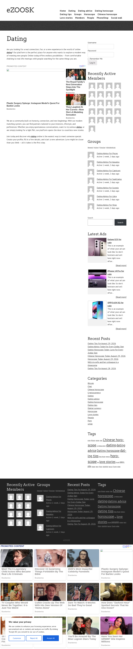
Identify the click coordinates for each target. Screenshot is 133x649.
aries (89, 440)
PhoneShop (102, 17)
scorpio (105, 466)
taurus (110, 467)
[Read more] (121, 265)
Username (92, 42)
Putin (100, 467)
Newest (90, 147)
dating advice (117, 501)
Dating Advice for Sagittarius (109, 179)
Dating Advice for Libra (107, 196)
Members (80, 17)
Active (96, 147)
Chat (90, 386)
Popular (102, 147)
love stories (107, 461)
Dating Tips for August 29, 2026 (102, 343)
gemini (108, 457)
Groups (77, 14)
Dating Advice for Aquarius (108, 162)
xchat (90, 424)
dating (9, 52)
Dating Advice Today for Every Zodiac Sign (106, 346)
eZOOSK (20, 10)
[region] (33, 631)
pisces (93, 467)
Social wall (116, 17)
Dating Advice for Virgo (107, 205)
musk (117, 462)
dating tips (105, 511)
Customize (17, 638)
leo (98, 462)
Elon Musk (102, 457)
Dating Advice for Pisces (107, 153)
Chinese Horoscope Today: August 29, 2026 (106, 356)
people (115, 522)
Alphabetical (110, 147)
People (90, 17)
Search (90, 218)
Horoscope (89, 14)
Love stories (66, 17)
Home (63, 10)
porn (97, 467)
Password (92, 50)
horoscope (106, 516)
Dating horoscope (104, 10)
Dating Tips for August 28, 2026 (102, 368)
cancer (97, 440)
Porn (90, 420)
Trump (115, 467)
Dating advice (85, 10)
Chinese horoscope (107, 14)
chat (101, 440)
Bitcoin (91, 383)
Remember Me (95, 58)
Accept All (51, 638)
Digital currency (94, 408)
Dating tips (66, 14)
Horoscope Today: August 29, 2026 (103, 359)
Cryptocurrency (94, 392)
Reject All (34, 638)
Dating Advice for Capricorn (108, 170)
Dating (71, 10)
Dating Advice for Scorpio (108, 187)
